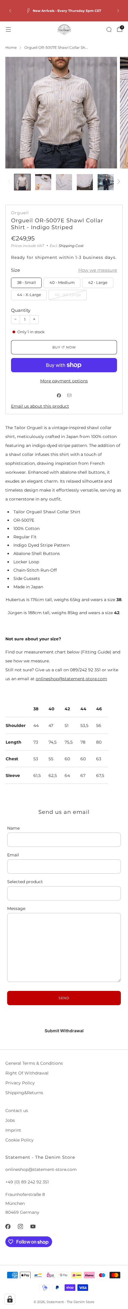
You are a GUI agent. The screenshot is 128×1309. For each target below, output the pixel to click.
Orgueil (20, 212)
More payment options (64, 381)
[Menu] (8, 29)
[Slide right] (117, 182)
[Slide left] (10, 182)
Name (13, 828)
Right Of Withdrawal (27, 1073)
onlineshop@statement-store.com (71, 678)
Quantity (20, 310)
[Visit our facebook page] (7, 1226)
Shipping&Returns (24, 1092)
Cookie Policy (19, 1140)
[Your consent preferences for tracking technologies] (10, 1299)
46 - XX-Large (67, 295)
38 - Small (26, 282)
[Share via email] (69, 395)
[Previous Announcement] (10, 10)
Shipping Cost (71, 245)
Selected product (25, 881)
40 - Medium (62, 282)
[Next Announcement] (118, 10)
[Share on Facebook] (59, 395)
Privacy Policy (20, 1083)
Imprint (13, 1130)
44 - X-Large (29, 295)
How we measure (97, 270)
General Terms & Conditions (34, 1063)
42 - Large (97, 282)
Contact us (16, 1110)
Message (16, 908)
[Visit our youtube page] (32, 1226)
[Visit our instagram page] (20, 1226)
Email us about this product (40, 406)
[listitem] (64, 11)
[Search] (109, 29)
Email (13, 855)
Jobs (10, 1120)
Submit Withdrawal (64, 1030)
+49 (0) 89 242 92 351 (27, 1182)
